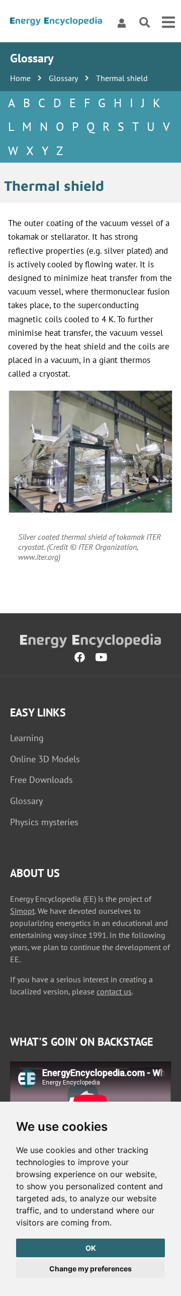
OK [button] (90, 1248)
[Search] (144, 23)
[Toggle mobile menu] (168, 22)
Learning (27, 738)
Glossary (63, 78)
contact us (114, 991)
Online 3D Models (45, 759)
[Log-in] (121, 23)
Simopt (22, 911)
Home (20, 78)
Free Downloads (41, 779)
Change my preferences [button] (90, 1268)
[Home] (56, 23)
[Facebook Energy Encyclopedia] (79, 657)
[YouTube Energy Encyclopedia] (101, 657)
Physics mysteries (44, 822)
